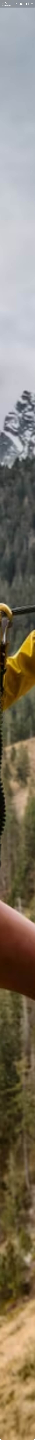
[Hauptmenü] (31, 3)
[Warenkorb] (16, 3)
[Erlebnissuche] (20, 3)
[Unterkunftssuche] (25, 3)
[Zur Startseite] (6, 4)
